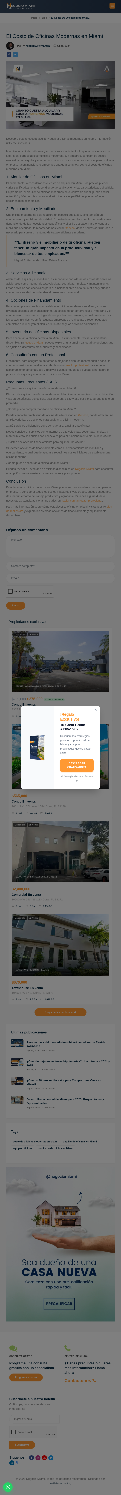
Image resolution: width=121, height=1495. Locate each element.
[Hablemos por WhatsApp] (8, 1487)
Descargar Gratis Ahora (77, 765)
